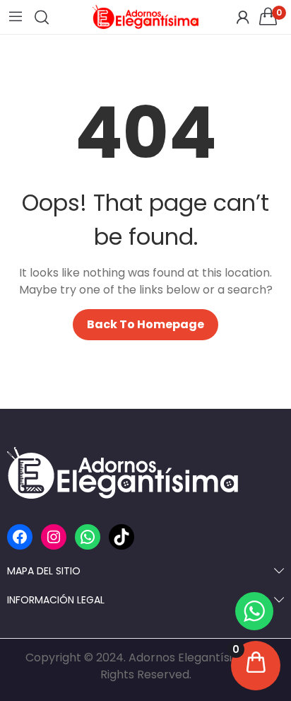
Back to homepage (145, 324)
